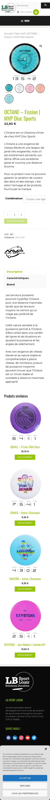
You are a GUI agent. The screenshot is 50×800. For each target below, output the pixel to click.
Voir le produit (25, 457)
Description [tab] (14, 271)
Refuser (25, 785)
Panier (36, 11)
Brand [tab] (11, 284)
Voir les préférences (25, 793)
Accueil (8, 33)
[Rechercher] (45, 5)
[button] (45, 748)
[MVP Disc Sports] (14, 253)
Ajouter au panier (15, 221)
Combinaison (14, 198)
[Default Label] (14, 737)
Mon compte (26, 12)
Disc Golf (20, 33)
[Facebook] (8, 737)
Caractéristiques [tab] (18, 278)
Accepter (25, 778)
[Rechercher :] (28, 5)
